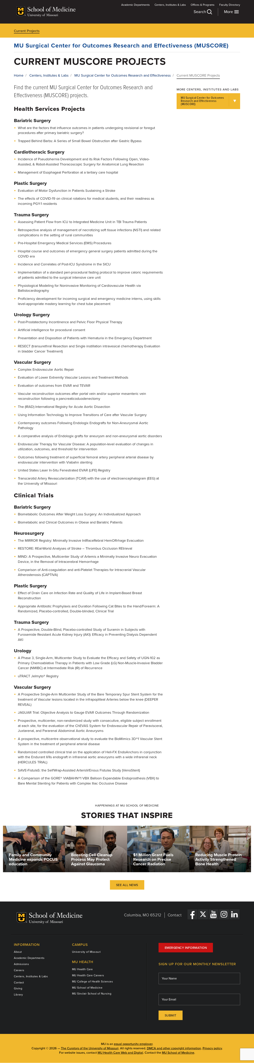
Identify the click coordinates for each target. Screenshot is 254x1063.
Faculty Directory (229, 5)
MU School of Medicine (87, 987)
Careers (19, 970)
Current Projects (26, 31)
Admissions (21, 964)
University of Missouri (86, 952)
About (18, 952)
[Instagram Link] (224, 914)
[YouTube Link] (213, 914)
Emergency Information (186, 948)
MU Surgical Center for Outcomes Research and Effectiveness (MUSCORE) (121, 45)
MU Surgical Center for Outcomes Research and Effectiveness (122, 75)
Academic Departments (135, 5)
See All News (127, 885)
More (229, 11)
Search (200, 11)
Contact (175, 915)
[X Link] (203, 914)
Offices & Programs (203, 5)
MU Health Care (82, 969)
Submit (170, 1015)
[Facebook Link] (192, 914)
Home (18, 75)
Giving (18, 988)
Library (18, 994)
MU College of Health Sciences (92, 981)
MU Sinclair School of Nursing (92, 993)
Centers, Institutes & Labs (170, 5)
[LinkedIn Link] (235, 914)
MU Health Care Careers (88, 975)
